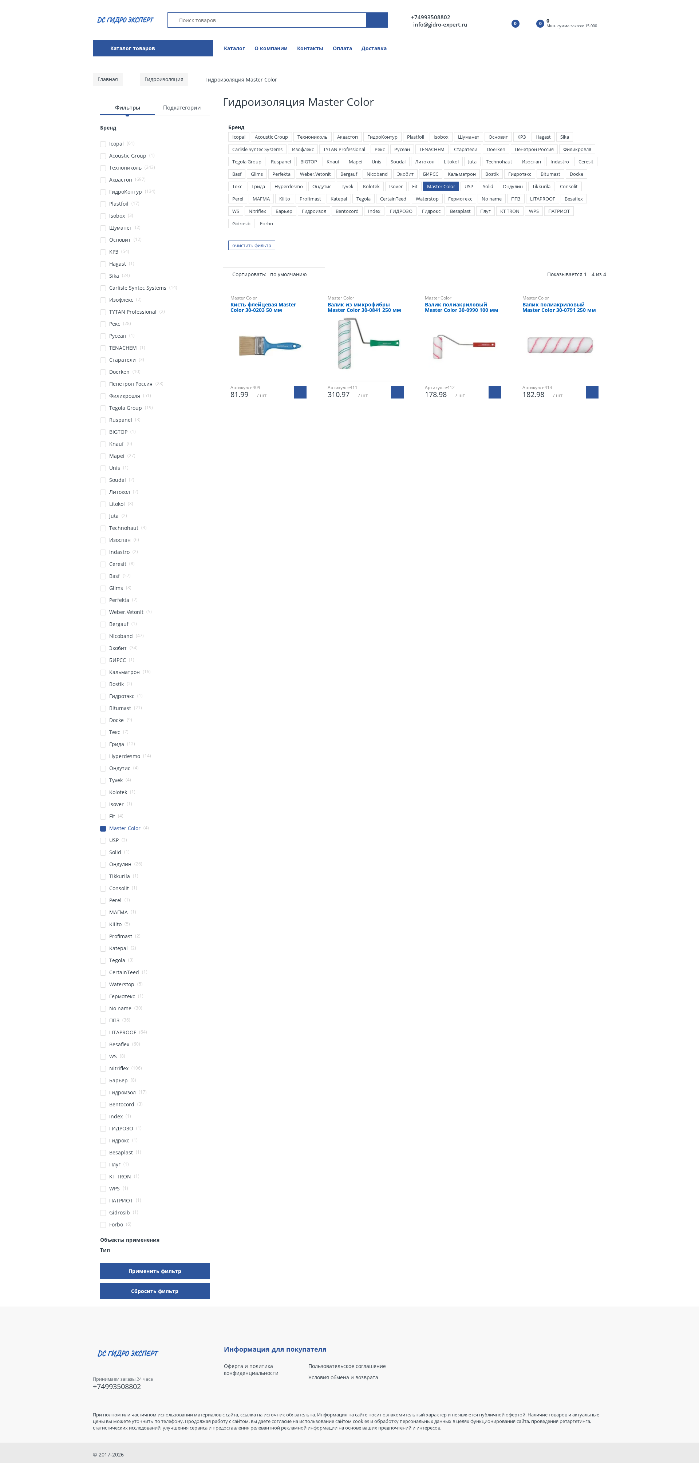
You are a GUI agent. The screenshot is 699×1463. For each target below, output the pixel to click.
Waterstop (427, 198)
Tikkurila (541, 186)
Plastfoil (415, 137)
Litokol (451, 161)
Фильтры (127, 107)
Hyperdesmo (289, 186)
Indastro (559, 161)
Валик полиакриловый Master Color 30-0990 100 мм (461, 307)
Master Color (441, 186)
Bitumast (550, 174)
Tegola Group (246, 161)
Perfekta (281, 174)
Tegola (363, 198)
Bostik (492, 174)
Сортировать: (249, 274)
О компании (271, 48)
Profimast (310, 198)
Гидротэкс (519, 174)
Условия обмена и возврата (343, 1377)
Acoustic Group (271, 137)
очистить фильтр (251, 245)
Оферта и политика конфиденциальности (251, 1369)
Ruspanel (281, 161)
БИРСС (430, 174)
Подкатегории (182, 107)
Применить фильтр (155, 1271)
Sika (564, 137)
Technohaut (499, 161)
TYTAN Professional (344, 149)
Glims (257, 174)
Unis (376, 161)
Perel (237, 198)
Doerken (496, 149)
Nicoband (377, 174)
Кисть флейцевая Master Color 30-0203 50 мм (263, 307)
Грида (258, 186)
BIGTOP (308, 161)
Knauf (333, 161)
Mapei (355, 161)
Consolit (569, 186)
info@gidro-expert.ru (440, 24)
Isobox (441, 137)
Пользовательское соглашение (347, 1366)
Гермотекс (460, 198)
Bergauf (348, 174)
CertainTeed (393, 198)
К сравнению (272, 421)
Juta (472, 161)
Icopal (238, 137)
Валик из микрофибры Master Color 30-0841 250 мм (364, 307)
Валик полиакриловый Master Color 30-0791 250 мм (559, 307)
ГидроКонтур (382, 137)
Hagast (543, 137)
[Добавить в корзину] (300, 392)
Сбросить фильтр (154, 1291)
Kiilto (284, 198)
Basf (236, 174)
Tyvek (347, 186)
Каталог (234, 48)
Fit (415, 186)
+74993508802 (430, 17)
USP (469, 186)
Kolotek (371, 186)
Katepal (339, 198)
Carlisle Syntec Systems (257, 149)
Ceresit (585, 161)
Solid (488, 186)
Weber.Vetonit (315, 174)
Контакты (310, 48)
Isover (396, 186)
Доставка (374, 48)
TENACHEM (432, 149)
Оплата (342, 48)
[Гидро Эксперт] (124, 19)
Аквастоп (347, 137)
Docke (576, 174)
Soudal (398, 161)
